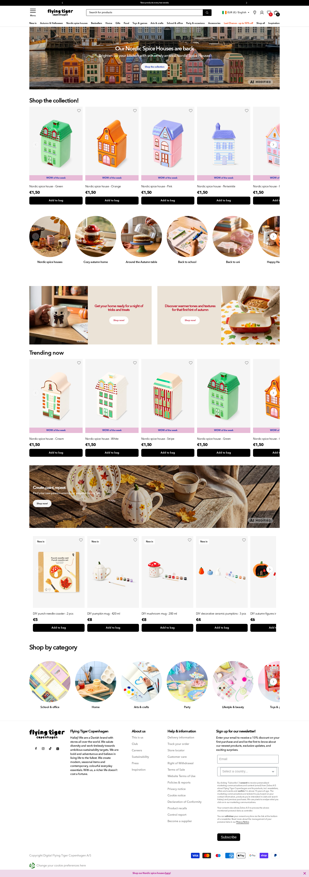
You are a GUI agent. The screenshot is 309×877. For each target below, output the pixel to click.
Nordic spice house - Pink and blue (274, 186)
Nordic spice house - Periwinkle (216, 186)
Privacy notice (177, 789)
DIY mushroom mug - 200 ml (159, 613)
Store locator (176, 750)
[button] (32, 12)
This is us (137, 738)
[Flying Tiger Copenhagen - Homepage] (60, 12)
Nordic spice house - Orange (103, 186)
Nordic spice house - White (102, 439)
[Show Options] (273, 771)
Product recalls (177, 808)
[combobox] (248, 771)
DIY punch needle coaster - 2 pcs (53, 613)
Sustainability (140, 757)
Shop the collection (154, 67)
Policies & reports (179, 783)
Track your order (178, 744)
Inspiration (139, 770)
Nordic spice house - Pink (156, 186)
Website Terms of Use (181, 776)
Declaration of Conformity (185, 802)
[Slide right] (273, 144)
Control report (177, 815)
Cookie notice (177, 795)
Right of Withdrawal (180, 763)
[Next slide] (273, 392)
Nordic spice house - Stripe (157, 439)
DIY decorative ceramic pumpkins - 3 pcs (221, 613)
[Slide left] (35, 144)
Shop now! (118, 320)
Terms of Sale (176, 770)
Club (135, 744)
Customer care (177, 757)
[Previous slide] (35, 392)
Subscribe (229, 837)
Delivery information (181, 738)
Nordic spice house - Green (46, 186)
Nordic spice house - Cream (46, 439)
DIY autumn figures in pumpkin (269, 613)
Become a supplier (180, 821)
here (169, 3)
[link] (254, 12)
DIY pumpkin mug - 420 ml (103, 613)
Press (135, 763)
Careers (137, 750)
